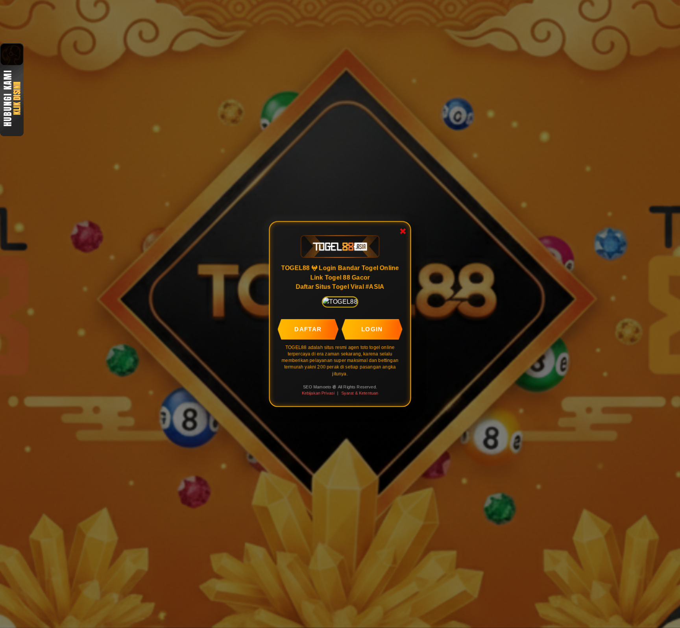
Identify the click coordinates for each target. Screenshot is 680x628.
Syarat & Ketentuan (360, 393)
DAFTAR (308, 328)
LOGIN (372, 328)
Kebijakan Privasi (317, 393)
